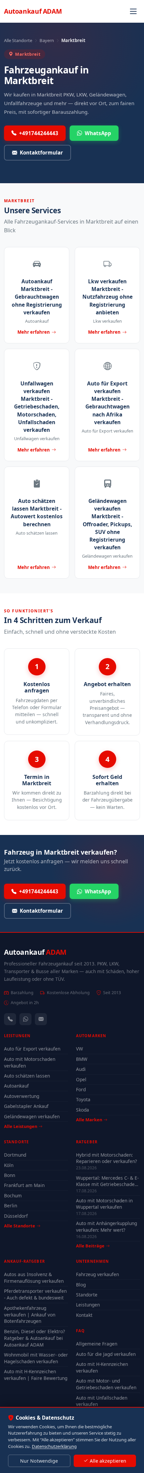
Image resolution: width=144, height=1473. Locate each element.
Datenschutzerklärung (54, 1446)
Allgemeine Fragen (96, 1344)
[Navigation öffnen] (133, 11)
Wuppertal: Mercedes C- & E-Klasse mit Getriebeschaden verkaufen (107, 1181)
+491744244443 (38, 133)
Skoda (82, 1110)
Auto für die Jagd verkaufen (106, 1354)
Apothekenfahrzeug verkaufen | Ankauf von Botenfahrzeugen (29, 1314)
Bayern (47, 40)
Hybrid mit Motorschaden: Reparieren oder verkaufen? (106, 1158)
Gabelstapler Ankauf (26, 1106)
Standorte (86, 1294)
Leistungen (88, 1304)
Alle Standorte (18, 40)
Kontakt (84, 1315)
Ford (81, 1089)
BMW (81, 1059)
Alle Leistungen (20, 1126)
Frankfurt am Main (24, 1185)
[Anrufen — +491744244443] (10, 1019)
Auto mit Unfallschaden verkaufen (101, 1401)
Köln (8, 1165)
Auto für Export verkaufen (32, 1049)
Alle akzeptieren (108, 1461)
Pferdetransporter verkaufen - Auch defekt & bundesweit (35, 1294)
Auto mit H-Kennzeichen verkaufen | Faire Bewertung (35, 1374)
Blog (81, 1284)
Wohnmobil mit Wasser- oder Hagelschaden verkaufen (36, 1358)
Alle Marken (89, 1120)
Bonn (9, 1175)
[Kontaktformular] (41, 1019)
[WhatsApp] (25, 1019)
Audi (81, 1069)
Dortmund (15, 1155)
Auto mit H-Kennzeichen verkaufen (102, 1367)
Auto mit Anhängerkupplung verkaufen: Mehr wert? (106, 1226)
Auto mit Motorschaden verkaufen (29, 1062)
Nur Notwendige (39, 1461)
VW (79, 1049)
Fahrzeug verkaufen (97, 1274)
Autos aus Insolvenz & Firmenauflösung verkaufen (34, 1277)
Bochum (13, 1195)
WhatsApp (98, 133)
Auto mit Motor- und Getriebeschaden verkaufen (106, 1384)
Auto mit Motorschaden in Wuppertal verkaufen (104, 1203)
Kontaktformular (41, 152)
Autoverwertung (21, 1096)
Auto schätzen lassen (27, 1076)
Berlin (10, 1205)
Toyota (83, 1099)
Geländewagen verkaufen (32, 1116)
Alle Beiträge (90, 1246)
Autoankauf (33, 11)
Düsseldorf (16, 1216)
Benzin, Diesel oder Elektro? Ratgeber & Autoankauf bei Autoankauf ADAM (34, 1338)
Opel (81, 1079)
